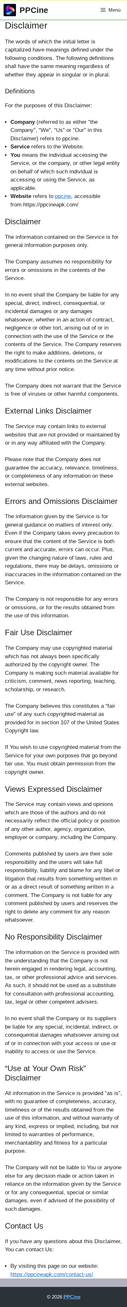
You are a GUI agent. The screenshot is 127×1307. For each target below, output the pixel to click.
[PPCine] (9, 10)
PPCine (34, 10)
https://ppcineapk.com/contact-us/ (51, 1274)
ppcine (63, 196)
